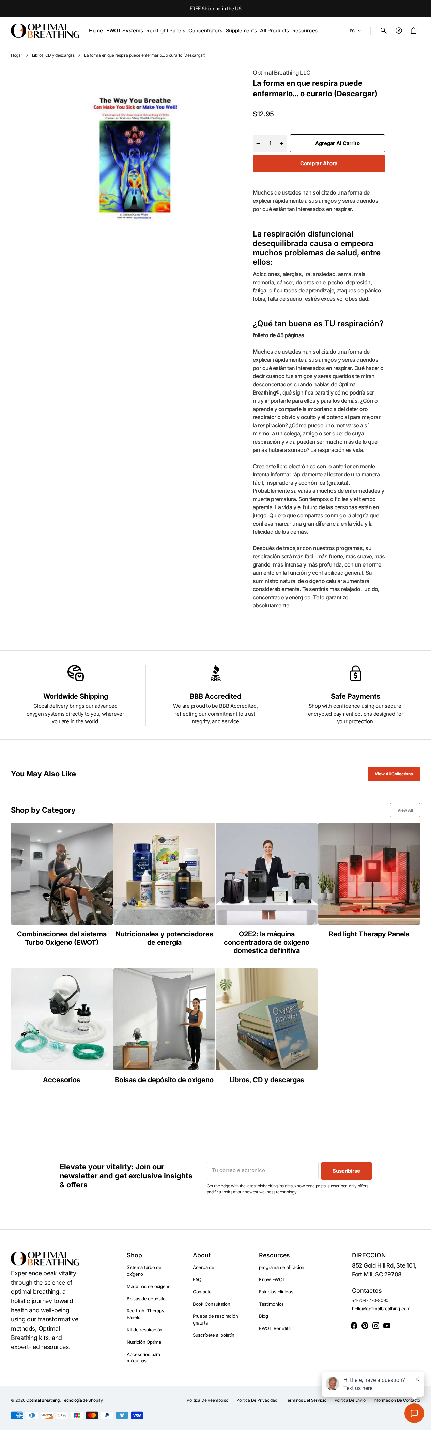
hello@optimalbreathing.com (381, 1308)
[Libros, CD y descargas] (267, 1026)
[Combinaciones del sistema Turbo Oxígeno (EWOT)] (62, 889)
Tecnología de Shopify (82, 1400)
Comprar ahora (319, 163)
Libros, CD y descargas (53, 55)
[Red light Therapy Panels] (369, 889)
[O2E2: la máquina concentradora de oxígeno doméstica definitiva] (267, 889)
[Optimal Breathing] (45, 30)
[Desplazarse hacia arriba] (422, 1421)
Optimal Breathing (43, 1400)
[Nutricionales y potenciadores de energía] (164, 889)
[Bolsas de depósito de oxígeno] (164, 1026)
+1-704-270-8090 (370, 1300)
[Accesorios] (62, 1026)
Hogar (16, 55)
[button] (383, 30)
